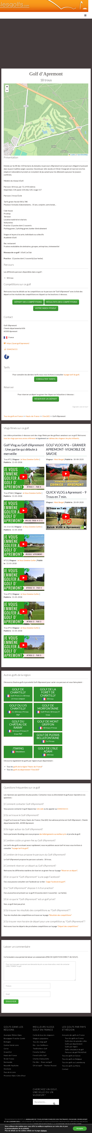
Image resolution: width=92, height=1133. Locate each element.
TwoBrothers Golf (40, 1049)
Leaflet (72, 155)
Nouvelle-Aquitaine (11, 1065)
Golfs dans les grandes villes (76, 1041)
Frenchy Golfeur (39, 1052)
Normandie (8, 1062)
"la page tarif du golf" (20, 848)
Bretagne (7, 1042)
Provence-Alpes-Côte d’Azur (15, 1076)
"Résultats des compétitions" (60, 915)
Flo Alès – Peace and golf (42, 1062)
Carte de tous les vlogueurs (43, 1035)
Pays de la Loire (10, 1072)
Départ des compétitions (28, 302)
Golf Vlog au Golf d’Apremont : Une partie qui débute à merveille (24, 449)
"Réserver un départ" (69, 870)
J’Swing (18, 748)
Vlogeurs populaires (40, 1038)
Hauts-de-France (32, 416)
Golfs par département (74, 1044)
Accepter (79, 1128)
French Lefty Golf (39, 1055)
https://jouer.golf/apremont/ (18, 343)
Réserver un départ (45, 399)
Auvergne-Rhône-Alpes (13, 1035)
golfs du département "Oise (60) (26, 770)
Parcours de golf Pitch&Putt (75, 1052)
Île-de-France (9, 1059)
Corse (6, 1049)
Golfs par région (71, 1047)
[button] (7, 87)
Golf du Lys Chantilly (18, 707)
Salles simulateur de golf (74, 1049)
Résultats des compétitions (61, 302)
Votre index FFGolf (45, 308)
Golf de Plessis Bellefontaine (48, 736)
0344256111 (12, 349)
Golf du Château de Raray (18, 724)
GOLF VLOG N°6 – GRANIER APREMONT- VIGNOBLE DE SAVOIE (66, 449)
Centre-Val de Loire (11, 1045)
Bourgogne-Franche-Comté (14, 1038)
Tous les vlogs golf (40, 1042)
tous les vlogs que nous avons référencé (19, 438)
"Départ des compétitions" (68, 926)
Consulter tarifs (45, 379)
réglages (43, 1131)
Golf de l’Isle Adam (48, 750)
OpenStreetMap (82, 155)
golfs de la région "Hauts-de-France (27, 767)
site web (40, 809)
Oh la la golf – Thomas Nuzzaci (45, 1065)
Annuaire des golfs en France (73, 1035)
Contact (65, 1069)
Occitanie (7, 1069)
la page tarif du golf (71, 374)
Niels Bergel (59, 459)
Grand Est (8, 1052)
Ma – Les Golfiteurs (40, 1045)
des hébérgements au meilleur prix (52, 834)
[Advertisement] (46, 37)
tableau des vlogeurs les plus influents (64, 438)
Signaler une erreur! (80, 407)
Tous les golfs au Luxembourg (73, 1062)
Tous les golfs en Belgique (72, 1059)
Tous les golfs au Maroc (71, 1066)
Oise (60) (46, 416)
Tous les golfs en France (13, 416)
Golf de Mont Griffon (48, 723)
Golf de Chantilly (18, 690)
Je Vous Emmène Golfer (29, 459)
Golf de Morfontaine (47, 707)
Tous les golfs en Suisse (71, 1056)
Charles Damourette (41, 1059)
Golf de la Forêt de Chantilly (48, 692)
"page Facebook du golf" (55, 882)
